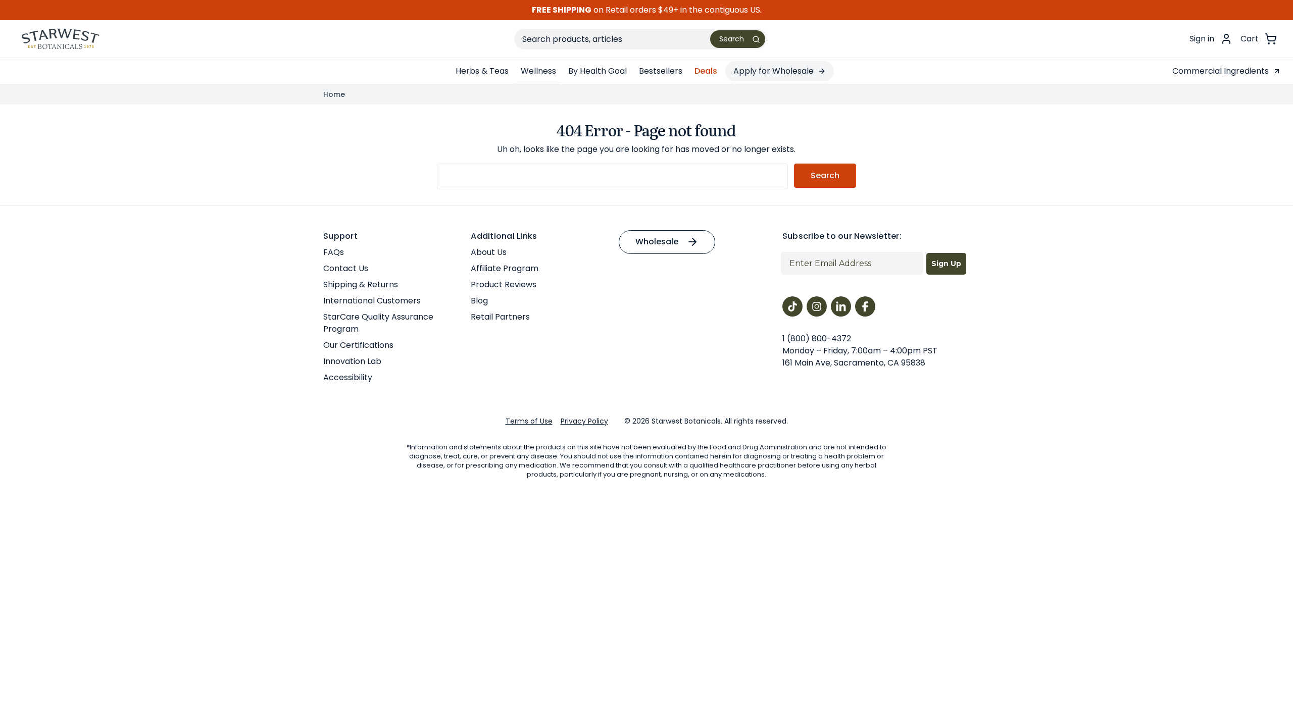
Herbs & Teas (482, 71)
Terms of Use (529, 421)
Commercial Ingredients (1220, 71)
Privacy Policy (584, 421)
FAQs (333, 252)
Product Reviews (503, 284)
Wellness (538, 71)
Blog (479, 300)
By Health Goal (597, 71)
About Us (489, 252)
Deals (705, 71)
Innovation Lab (352, 361)
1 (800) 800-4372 (816, 338)
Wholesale (656, 241)
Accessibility (347, 377)
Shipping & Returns (360, 284)
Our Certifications (358, 345)
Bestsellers (660, 71)
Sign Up (946, 263)
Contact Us (345, 268)
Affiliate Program (504, 268)
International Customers (372, 300)
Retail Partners (500, 317)
